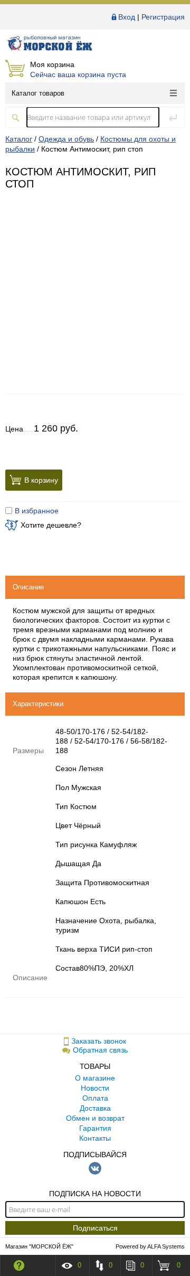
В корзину (41, 479)
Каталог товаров (38, 93)
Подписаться (95, 1228)
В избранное (37, 510)
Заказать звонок (98, 1041)
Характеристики (38, 704)
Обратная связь (100, 1050)
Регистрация (163, 17)
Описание (28, 587)
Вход (126, 17)
